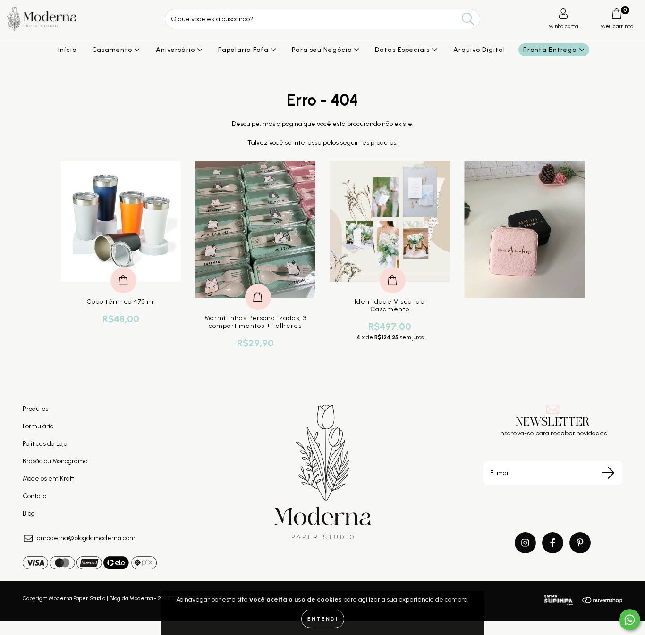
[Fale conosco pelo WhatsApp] (629, 619)
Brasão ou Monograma (55, 461)
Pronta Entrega (551, 50)
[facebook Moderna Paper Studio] (552, 542)
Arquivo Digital (479, 50)
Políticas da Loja (45, 444)
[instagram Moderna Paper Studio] (525, 542)
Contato (34, 496)
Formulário (38, 426)
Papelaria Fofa (244, 50)
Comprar (123, 270)
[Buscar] (468, 19)
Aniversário (176, 50)
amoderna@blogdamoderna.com (86, 538)
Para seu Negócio (323, 50)
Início (67, 50)
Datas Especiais (403, 50)
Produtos (35, 409)
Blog (29, 514)
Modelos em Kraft (48, 479)
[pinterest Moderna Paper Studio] (580, 542)
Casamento (113, 50)
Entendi (322, 619)
